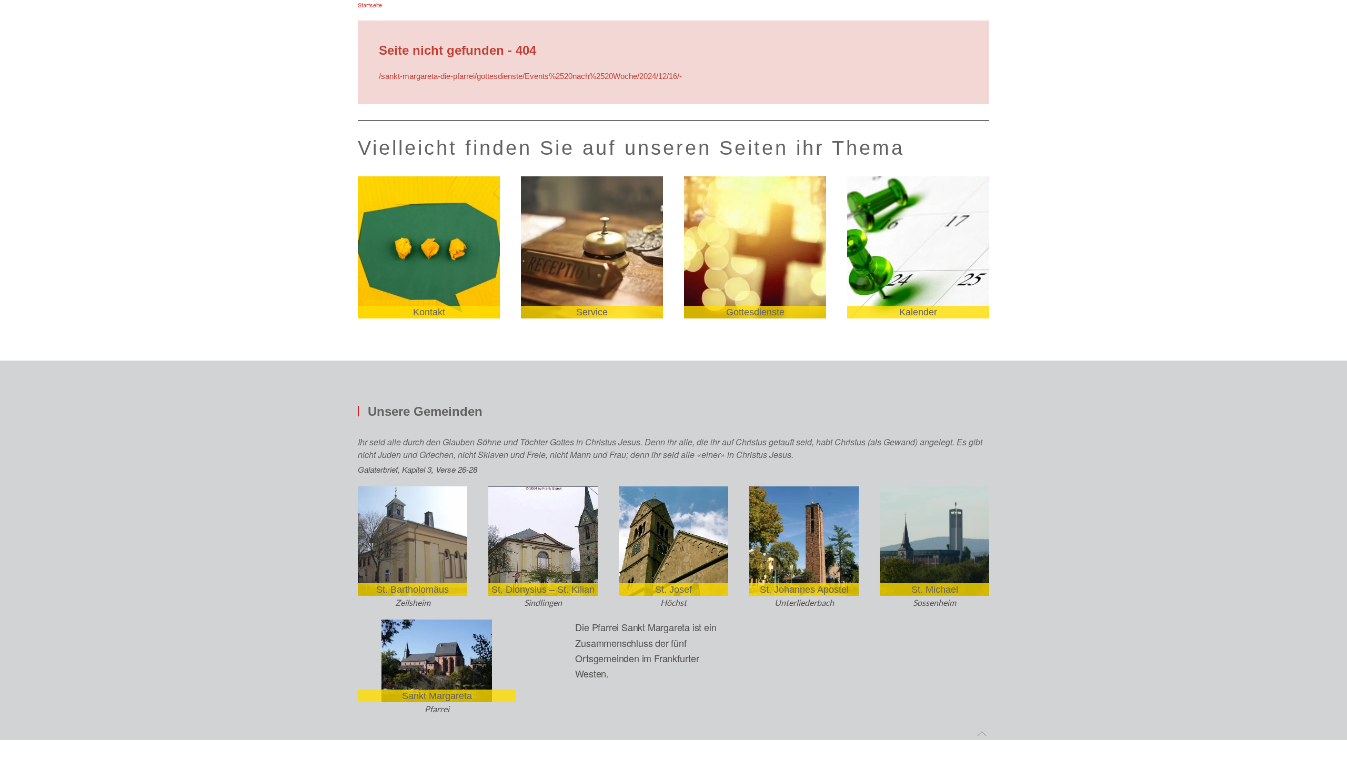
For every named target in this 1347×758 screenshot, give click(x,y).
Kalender (918, 312)
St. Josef (673, 589)
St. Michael (934, 589)
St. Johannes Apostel (804, 589)
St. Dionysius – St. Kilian (543, 589)
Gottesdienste (755, 312)
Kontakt (429, 312)
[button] (981, 734)
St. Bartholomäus (412, 589)
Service (592, 312)
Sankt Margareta (437, 696)
